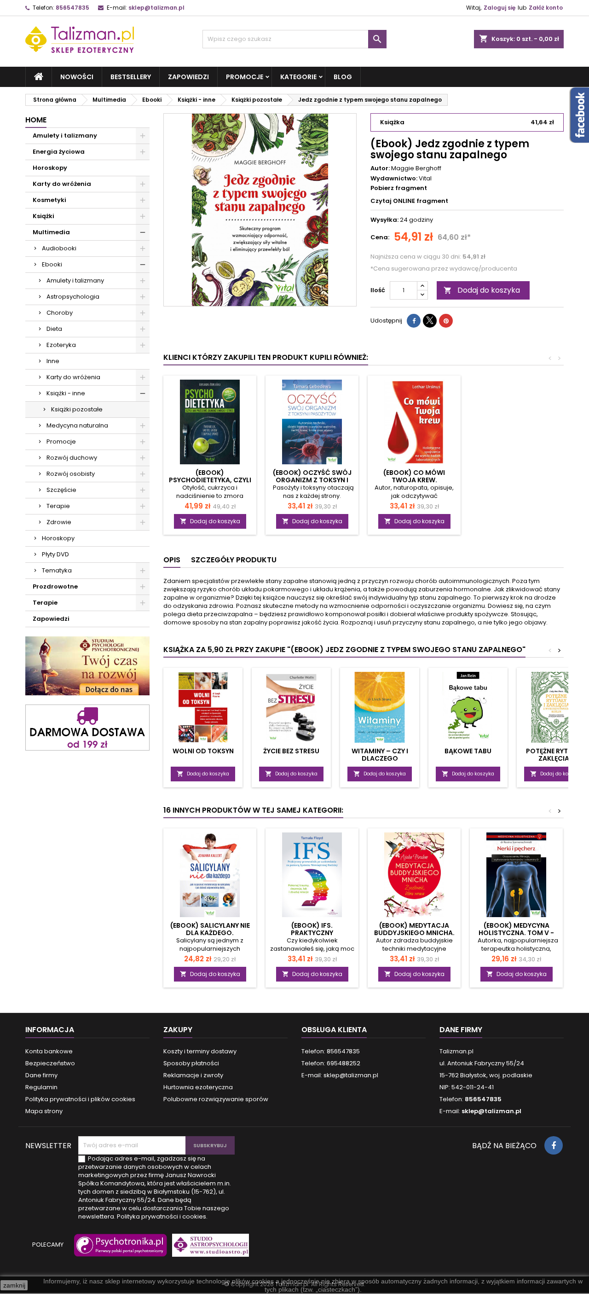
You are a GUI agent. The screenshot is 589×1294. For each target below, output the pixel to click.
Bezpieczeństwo (50, 1063)
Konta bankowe (49, 1051)
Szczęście (61, 489)
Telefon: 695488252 (330, 1063)
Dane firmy (41, 1075)
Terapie (58, 506)
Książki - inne (65, 393)
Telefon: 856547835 (330, 1051)
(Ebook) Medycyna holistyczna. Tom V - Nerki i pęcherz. (516, 933)
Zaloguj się (499, 8)
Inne (52, 361)
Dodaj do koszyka (482, 290)
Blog (343, 76)
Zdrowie (58, 522)
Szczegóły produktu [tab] (234, 560)
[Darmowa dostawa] (87, 726)
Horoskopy (50, 167)
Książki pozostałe (77, 409)
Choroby (59, 312)
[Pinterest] (446, 321)
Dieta (54, 328)
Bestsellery (130, 76)
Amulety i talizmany (65, 135)
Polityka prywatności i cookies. (162, 1216)
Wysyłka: (384, 220)
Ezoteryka (61, 345)
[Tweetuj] (430, 321)
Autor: (380, 168)
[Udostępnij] (414, 321)
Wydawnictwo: (393, 178)
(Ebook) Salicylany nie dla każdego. (210, 929)
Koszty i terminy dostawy (200, 1051)
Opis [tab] (171, 560)
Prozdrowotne (55, 586)
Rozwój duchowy (71, 457)
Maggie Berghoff (416, 168)
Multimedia (51, 232)
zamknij (14, 1285)
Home (35, 120)
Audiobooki (59, 248)
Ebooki (52, 264)
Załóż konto (546, 8)
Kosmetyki (49, 200)
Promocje (244, 76)
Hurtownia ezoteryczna (198, 1087)
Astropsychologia (72, 296)
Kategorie (298, 76)
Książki (43, 216)
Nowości (76, 76)
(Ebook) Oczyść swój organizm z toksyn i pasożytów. (312, 480)
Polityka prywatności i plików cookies (80, 1099)
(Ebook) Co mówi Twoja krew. (414, 476)
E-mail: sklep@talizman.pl (339, 1075)
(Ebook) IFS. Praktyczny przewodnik (312, 933)
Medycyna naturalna (77, 425)
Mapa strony (44, 1111)
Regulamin (41, 1087)
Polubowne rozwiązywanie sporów (215, 1099)
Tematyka (57, 570)
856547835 (72, 8)
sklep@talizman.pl (156, 8)
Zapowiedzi (188, 76)
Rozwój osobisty (70, 473)
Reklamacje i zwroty (193, 1075)
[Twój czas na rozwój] (87, 665)
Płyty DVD (55, 554)
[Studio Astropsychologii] (208, 1249)
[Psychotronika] (118, 1249)
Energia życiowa (59, 151)
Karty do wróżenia (62, 183)
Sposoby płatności (191, 1063)
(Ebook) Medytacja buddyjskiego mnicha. (414, 929)
